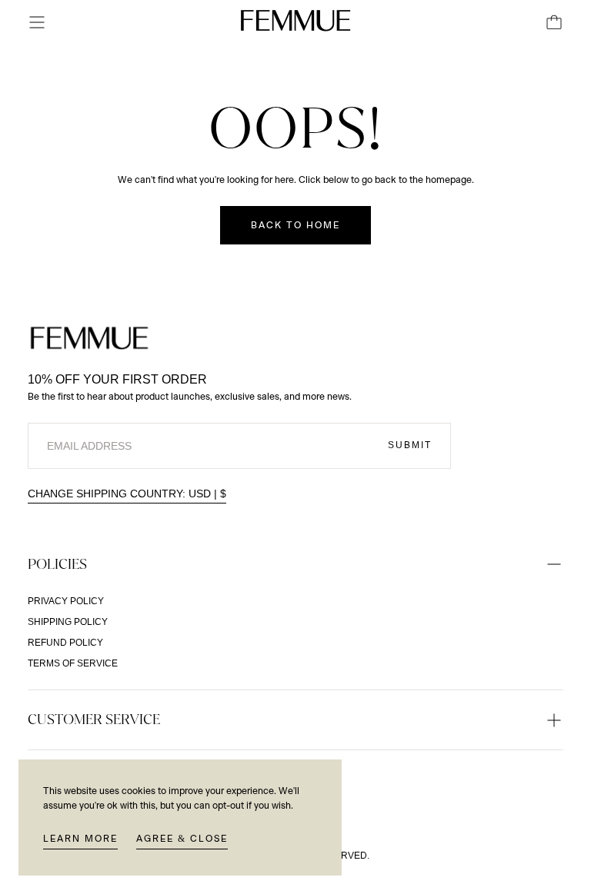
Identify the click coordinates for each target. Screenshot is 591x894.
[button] (37, 22)
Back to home (295, 225)
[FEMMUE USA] (89, 337)
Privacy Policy (66, 601)
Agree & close (182, 838)
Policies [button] (57, 563)
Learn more (80, 838)
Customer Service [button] (94, 719)
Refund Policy (65, 642)
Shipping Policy (68, 621)
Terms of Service (73, 663)
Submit (410, 445)
